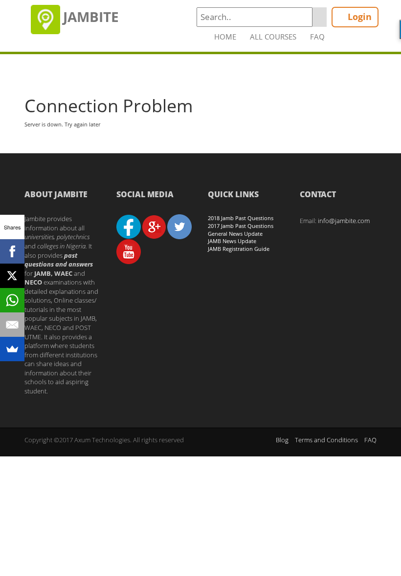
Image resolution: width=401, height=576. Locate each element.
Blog (282, 439)
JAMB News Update (232, 241)
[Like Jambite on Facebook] (128, 226)
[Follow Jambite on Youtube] (128, 251)
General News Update (235, 233)
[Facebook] (12, 251)
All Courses (273, 36)
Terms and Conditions (326, 439)
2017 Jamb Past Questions (240, 225)
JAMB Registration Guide (238, 248)
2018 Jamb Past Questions (240, 218)
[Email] (12, 324)
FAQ (317, 36)
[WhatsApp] (12, 300)
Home (225, 36)
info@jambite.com (344, 220)
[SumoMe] (12, 349)
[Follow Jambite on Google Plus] (154, 226)
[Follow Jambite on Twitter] (179, 226)
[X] (12, 276)
